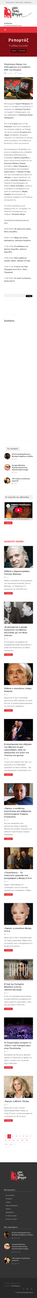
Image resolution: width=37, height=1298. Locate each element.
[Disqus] (18, 351)
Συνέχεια (9, 593)
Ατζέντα (8, 1209)
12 (22, 1140)
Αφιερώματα (10, 1212)
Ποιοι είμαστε (10, 2)
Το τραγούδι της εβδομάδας (17, 497)
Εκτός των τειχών (11, 1219)
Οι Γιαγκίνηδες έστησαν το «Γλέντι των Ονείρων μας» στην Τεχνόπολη (17, 1045)
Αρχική (14, 50)
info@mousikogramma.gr (25, 1292)
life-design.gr (15, 1286)
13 (27, 1140)
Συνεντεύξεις (10, 1195)
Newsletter (27, 2)
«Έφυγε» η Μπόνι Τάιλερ (16, 1101)
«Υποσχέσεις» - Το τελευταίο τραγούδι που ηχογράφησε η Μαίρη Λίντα (18, 875)
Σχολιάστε (20, 73)
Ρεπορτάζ (22, 50)
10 (13, 1140)
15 (11, 1144)
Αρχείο (8, 523)
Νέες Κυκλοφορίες (12, 1205)
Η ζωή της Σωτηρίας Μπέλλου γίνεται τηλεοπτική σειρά (14, 987)
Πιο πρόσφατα (12, 449)
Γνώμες (8, 1202)
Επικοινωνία (19, 2)
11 (18, 1140)
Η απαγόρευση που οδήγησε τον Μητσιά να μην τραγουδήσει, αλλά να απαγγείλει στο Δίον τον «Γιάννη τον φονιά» (18, 750)
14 (6, 1144)
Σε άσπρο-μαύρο (11, 1215)
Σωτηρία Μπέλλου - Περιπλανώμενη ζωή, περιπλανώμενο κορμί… (20, 467)
